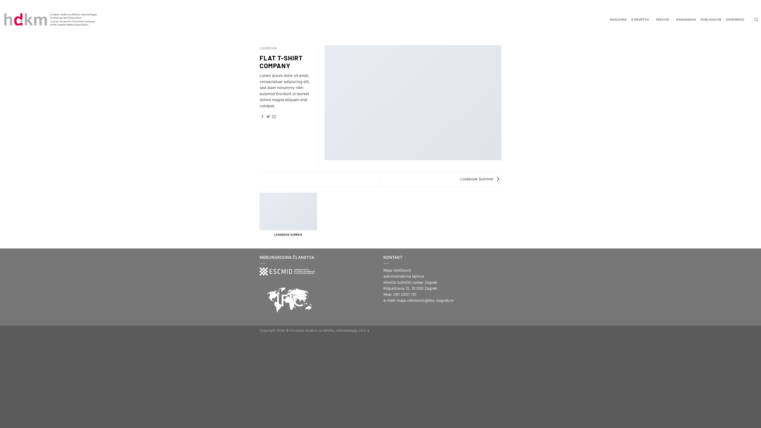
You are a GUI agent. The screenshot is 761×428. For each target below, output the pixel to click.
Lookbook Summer (477, 179)
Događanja (686, 19)
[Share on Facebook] (262, 117)
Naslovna (618, 19)
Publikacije (711, 19)
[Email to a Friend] (274, 117)
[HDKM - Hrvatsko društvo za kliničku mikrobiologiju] (51, 19)
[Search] (756, 19)
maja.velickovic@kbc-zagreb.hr (425, 300)
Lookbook (268, 48)
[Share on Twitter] (268, 117)
